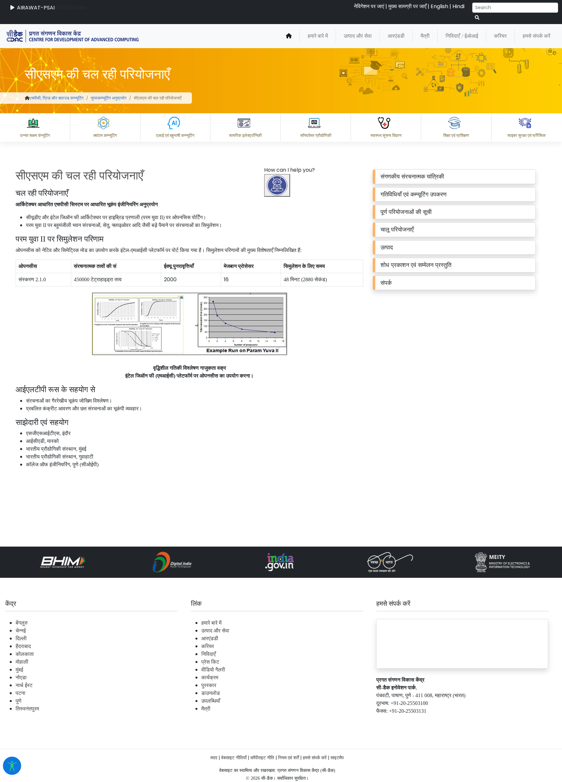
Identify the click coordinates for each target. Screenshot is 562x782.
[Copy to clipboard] (285, 693)
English (439, 6)
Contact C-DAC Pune (520, 721)
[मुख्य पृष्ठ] (289, 36)
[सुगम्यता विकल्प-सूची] (12, 765)
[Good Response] (311, 693)
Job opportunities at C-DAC (445, 721)
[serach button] (477, 18)
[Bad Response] (337, 693)
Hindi (458, 6)
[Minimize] (278, 351)
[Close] (305, 351)
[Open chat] (277, 185)
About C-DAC (295, 721)
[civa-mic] (407, 757)
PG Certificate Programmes (361, 721)
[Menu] (278, 324)
